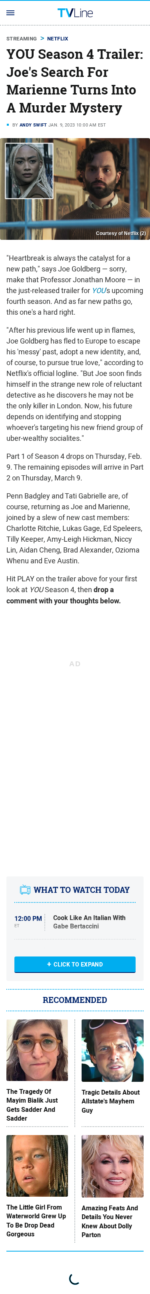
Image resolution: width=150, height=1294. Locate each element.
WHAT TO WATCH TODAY (82, 890)
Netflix (57, 38)
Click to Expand (78, 964)
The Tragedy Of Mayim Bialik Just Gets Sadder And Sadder (32, 1105)
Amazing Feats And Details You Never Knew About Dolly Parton (110, 1222)
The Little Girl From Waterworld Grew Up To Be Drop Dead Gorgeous (36, 1221)
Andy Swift (33, 125)
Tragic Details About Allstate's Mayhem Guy (111, 1101)
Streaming (21, 38)
